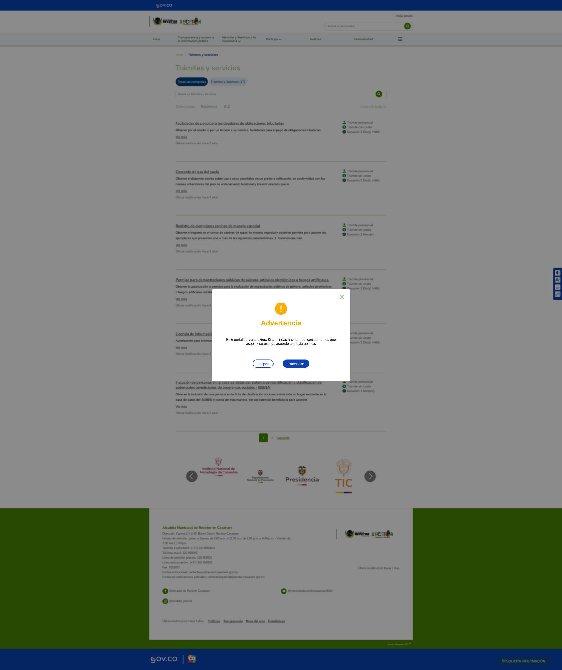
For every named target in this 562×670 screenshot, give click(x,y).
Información (296, 363)
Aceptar (263, 363)
